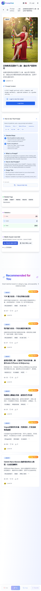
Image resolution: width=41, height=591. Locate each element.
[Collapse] (36, 118)
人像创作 (19, 10)
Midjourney (8, 126)
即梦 (18, 129)
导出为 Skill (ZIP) (11, 243)
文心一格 (7, 129)
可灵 (23, 129)
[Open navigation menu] (37, 3)
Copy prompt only (22, 185)
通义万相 (13, 129)
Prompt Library (12, 10)
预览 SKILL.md (26, 243)
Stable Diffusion (22, 126)
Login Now (21, 103)
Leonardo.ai (31, 126)
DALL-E (14, 126)
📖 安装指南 (8, 247)
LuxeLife (8, 81)
